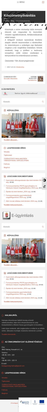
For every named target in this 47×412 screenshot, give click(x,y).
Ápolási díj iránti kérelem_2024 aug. (18, 191)
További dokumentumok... (13, 205)
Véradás (7, 152)
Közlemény (20, 67)
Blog (12, 21)
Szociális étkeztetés (10, 78)
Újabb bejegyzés (10, 77)
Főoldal (6, 21)
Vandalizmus (32, 80)
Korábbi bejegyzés (33, 77)
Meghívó (7, 167)
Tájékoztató (8, 155)
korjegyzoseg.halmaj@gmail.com (13, 366)
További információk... (9, 334)
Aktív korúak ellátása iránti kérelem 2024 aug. (22, 201)
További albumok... (11, 140)
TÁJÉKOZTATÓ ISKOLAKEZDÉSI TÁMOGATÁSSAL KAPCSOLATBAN (16, 159)
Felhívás (7, 164)
